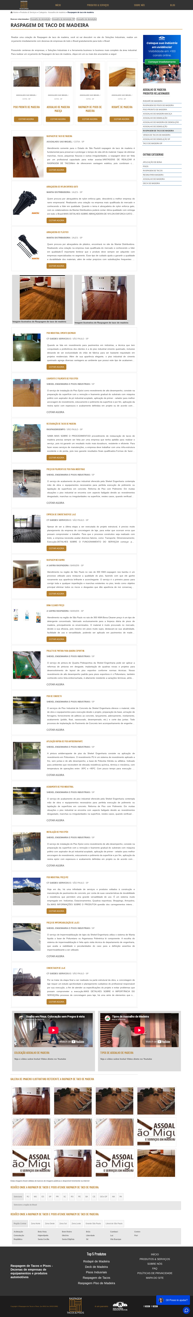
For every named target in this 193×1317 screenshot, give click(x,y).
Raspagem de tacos (153, 171)
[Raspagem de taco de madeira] (42, 297)
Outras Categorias (153, 154)
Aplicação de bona (152, 162)
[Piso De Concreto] (27, 722)
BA (86, 1197)
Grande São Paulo (93, 1224)
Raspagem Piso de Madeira (96, 1283)
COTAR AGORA (26, 119)
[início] (23, 5)
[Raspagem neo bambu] (27, 586)
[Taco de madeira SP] (31, 1163)
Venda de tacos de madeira (156, 135)
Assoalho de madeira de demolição (161, 122)
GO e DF (103, 1197)
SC (64, 1197)
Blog (172, 5)
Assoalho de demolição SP (63, 19)
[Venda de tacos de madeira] (114, 1132)
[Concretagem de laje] (27, 994)
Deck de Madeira (96, 1266)
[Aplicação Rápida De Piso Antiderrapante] (27, 767)
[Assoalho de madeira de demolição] (73, 1132)
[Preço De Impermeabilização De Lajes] (27, 949)
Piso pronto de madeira (155, 110)
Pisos (145, 166)
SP (50, 1197)
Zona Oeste (50, 1224)
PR (57, 1197)
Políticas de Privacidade (154, 1273)
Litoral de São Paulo (114, 1224)
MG (35, 1197)
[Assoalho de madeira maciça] (73, 1163)
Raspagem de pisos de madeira (158, 105)
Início (58, 5)
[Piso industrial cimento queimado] (27, 359)
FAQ (154, 1268)
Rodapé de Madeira (96, 1261)
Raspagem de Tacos (96, 1277)
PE (79, 1197)
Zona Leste (76, 1224)
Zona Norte (35, 1224)
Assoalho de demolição (40, 19)
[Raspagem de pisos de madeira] (156, 1101)
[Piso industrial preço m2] (27, 903)
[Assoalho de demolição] (31, 1132)
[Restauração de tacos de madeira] (27, 450)
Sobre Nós (139, 5)
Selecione (18, 1197)
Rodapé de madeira (152, 101)
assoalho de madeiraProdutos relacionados (156, 91)
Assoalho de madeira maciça (157, 114)
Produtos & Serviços (98, 5)
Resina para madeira (153, 175)
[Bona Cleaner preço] (27, 631)
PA (121, 1197)
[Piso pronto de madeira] (31, 1101)
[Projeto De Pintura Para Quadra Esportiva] (27, 677)
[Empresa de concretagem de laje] (27, 540)
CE (94, 1197)
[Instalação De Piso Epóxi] (27, 858)
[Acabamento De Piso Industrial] (27, 813)
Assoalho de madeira (154, 179)
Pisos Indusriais (96, 1272)
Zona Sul (63, 1224)
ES (43, 1197)
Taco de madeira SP (152, 143)
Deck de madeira (151, 183)
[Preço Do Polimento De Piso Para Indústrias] (27, 495)
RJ (28, 1197)
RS (72, 1197)
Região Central (20, 1224)
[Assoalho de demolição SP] (156, 1132)
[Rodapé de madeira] (114, 1101)
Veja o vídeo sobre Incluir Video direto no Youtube (40, 1059)
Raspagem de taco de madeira (158, 131)
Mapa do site (155, 1277)
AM (113, 1197)
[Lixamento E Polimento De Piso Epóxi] (27, 405)
